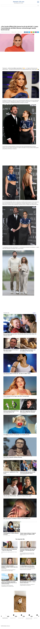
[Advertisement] (20, 16)
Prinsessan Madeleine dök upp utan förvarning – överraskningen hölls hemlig (27, 550)
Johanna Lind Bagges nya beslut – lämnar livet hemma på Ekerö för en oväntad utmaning (9, 582)
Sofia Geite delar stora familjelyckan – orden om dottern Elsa (9, 550)
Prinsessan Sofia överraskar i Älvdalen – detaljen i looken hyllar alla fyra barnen (9, 567)
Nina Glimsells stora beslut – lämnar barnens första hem (27, 582)
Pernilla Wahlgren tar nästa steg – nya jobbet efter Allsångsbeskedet (27, 566)
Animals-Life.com (18, 1)
